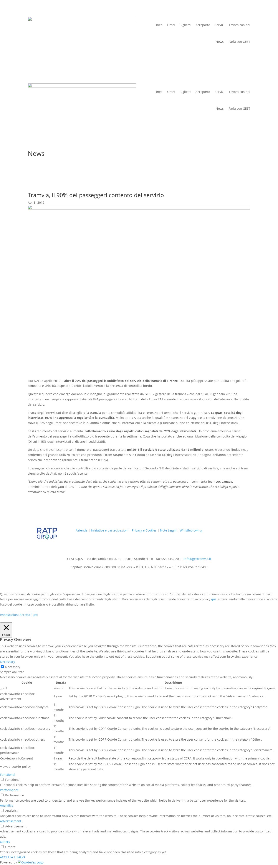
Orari (171, 25)
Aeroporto (202, 25)
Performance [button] (9, 790)
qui (213, 599)
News (220, 42)
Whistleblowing (191, 530)
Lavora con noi (239, 25)
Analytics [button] (6, 805)
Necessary (12, 667)
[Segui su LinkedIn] (227, 539)
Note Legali (168, 530)
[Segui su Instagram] (218, 539)
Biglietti (185, 25)
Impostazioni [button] (9, 615)
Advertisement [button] (10, 821)
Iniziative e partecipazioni (109, 530)
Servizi (219, 25)
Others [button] (5, 842)
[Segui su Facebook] (236, 531)
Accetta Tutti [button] (29, 615)
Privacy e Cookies (144, 530)
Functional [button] (7, 775)
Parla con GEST (239, 42)
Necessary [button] (7, 662)
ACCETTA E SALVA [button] (12, 857)
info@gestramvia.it (197, 559)
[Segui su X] (218, 531)
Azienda (82, 530)
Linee (158, 25)
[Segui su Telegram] (227, 531)
